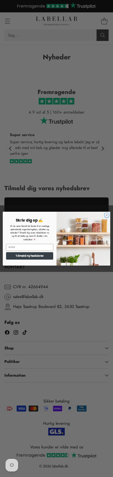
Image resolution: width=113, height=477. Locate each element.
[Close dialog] (106, 215)
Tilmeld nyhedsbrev (29, 256)
